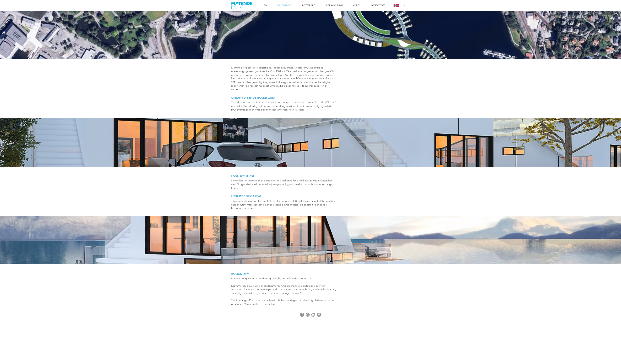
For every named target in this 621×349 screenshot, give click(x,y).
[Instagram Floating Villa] (319, 315)
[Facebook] (302, 315)
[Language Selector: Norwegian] (399, 5)
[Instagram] (308, 315)
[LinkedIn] (313, 315)
